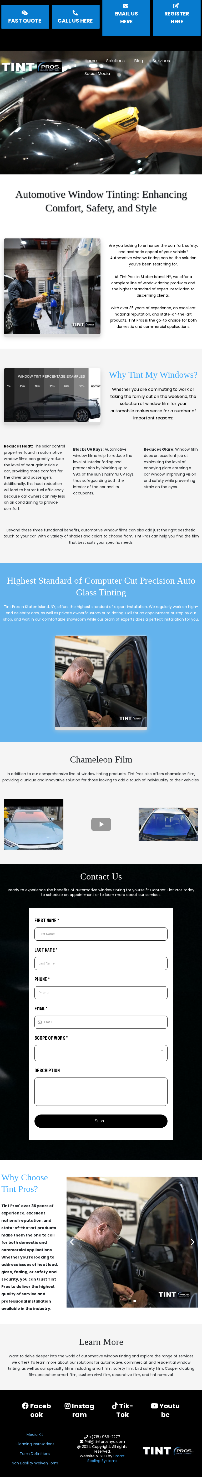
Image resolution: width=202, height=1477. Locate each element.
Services (161, 61)
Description (47, 1070)
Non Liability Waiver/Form (35, 1463)
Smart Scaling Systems (106, 1458)
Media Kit (35, 1434)
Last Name (46, 950)
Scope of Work (51, 1038)
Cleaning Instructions (35, 1444)
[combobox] (101, 1053)
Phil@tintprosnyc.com (105, 1441)
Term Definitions (35, 1453)
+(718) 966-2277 (104, 1436)
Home (90, 61)
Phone (42, 979)
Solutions (115, 61)
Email (41, 1008)
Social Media (97, 74)
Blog (138, 61)
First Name (46, 920)
